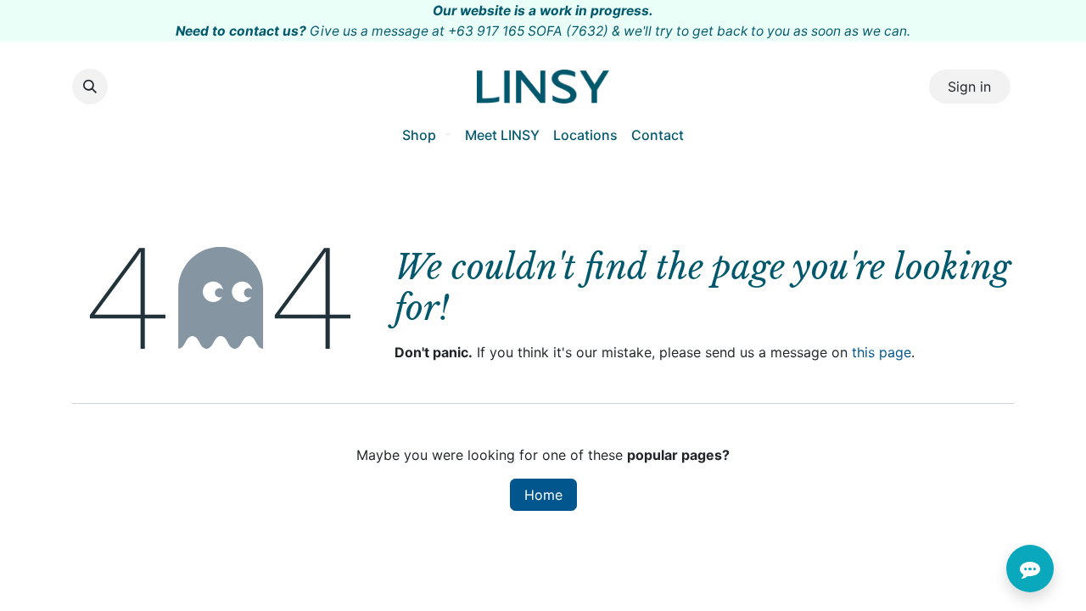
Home (543, 494)
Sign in (969, 86)
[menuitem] (426, 135)
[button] (90, 86)
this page (881, 352)
